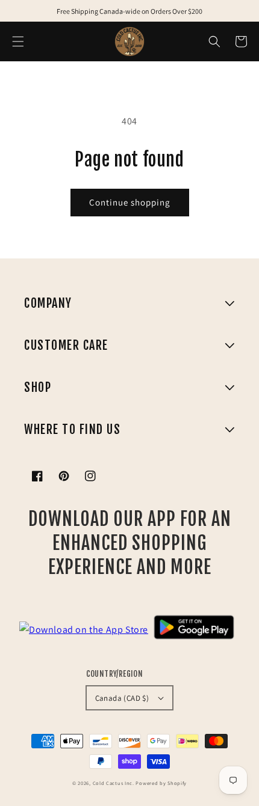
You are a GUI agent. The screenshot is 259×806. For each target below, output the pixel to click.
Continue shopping (129, 202)
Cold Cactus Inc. (113, 783)
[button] (214, 41)
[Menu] (18, 41)
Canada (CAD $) (122, 698)
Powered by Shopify (161, 783)
